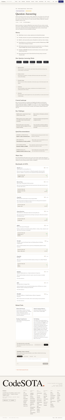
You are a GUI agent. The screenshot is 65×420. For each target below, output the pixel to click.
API (53, 1)
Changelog (45, 405)
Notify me (46, 344)
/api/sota (45, 393)
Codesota (4, 1)
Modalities (23, 1)
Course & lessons (52, 395)
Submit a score (5, 400)
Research (32, 1)
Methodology (25, 404)
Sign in (56, 1)
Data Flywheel (52, 406)
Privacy (58, 401)
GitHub (45, 400)
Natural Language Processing (22, 8)
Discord (58, 398)
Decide (16, 1)
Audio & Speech (32, 398)
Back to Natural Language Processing (22, 369)
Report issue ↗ (60, 417)
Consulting (58, 395)
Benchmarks (28, 1)
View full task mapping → (27, 22)
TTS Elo (61, 1)
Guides (51, 392)
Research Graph (25, 395)
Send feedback (45, 363)
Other (35, 356)
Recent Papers (41, 1)
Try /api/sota (13, 400)
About (58, 392)
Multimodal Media (32, 400)
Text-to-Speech (39, 400)
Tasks (19, 1)
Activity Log (45, 403)
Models (36, 1)
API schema (45, 394)
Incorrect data (31, 356)
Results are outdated (19, 356)
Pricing (48, 1)
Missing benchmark (26, 356)
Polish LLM (38, 397)
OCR (45, 1)
